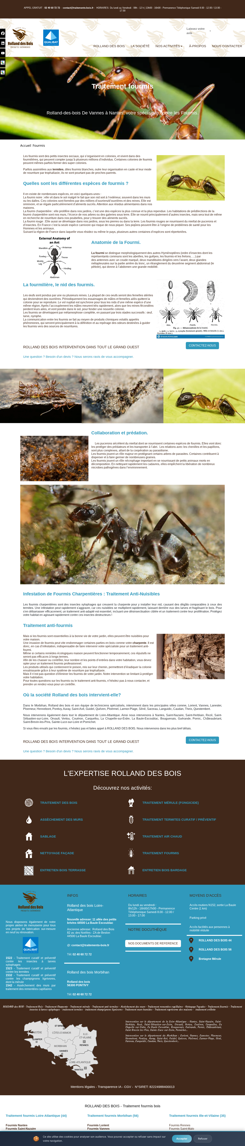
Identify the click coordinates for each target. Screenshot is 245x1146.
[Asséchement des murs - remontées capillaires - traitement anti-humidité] (28, 819)
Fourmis (39, 145)
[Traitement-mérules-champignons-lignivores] (131, 802)
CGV (127, 1087)
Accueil (25, 145)
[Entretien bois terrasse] (29, 870)
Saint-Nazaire (27, 1128)
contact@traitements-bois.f (78, 7)
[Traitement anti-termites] (131, 819)
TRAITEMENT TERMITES (161, 819)
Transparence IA (109, 1087)
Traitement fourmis (218, 1006)
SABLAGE (48, 836)
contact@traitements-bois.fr (90, 945)
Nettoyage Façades (195, 1006)
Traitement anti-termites (105, 1006)
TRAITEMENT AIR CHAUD (162, 836)
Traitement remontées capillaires (165, 1006)
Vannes (104, 1128)
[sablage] (28, 836)
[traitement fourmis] (131, 852)
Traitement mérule (80, 1006)
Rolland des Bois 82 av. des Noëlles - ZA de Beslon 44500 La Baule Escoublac (90, 933)
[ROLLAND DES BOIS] (20, 37)
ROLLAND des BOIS (13, 1006)
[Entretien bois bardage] (131, 870)
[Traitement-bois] (28, 802)
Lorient (104, 1125)
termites (58, 169)
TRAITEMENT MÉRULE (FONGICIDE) (170, 803)
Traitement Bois (34, 1006)
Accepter (181, 1138)
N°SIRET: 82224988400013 (155, 1087)
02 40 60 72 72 (52, 7)
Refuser (203, 1138)
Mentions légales (83, 1087)
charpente (139, 642)
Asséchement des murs (133, 1006)
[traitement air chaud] (131, 836)
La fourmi (97, 252)
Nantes (22, 1125)
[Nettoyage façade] (29, 853)
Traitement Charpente (56, 1006)
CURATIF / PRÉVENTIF (198, 819)
